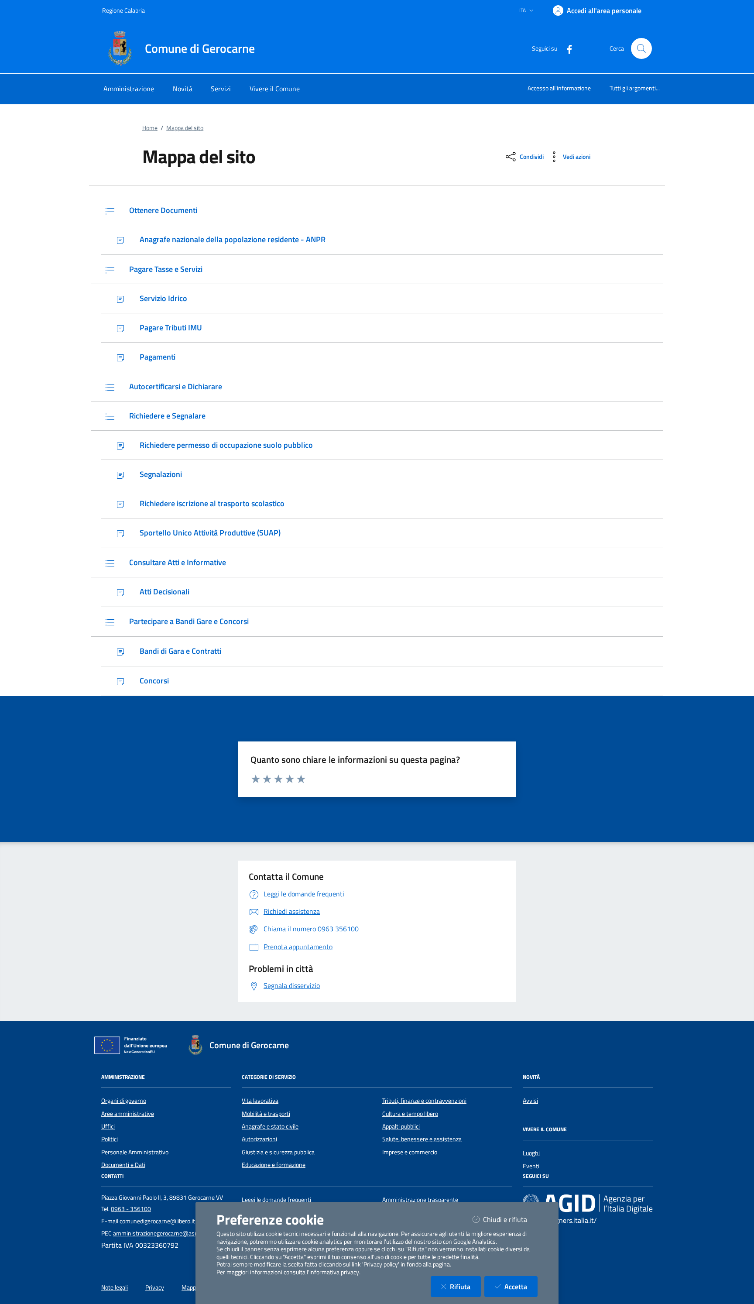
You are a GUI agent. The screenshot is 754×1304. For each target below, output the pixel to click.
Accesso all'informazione (559, 88)
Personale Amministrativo (134, 1152)
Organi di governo (123, 1100)
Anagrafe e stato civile (270, 1126)
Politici (109, 1139)
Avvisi (530, 1100)
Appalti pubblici (401, 1126)
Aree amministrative (127, 1114)
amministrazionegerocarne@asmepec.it (164, 1233)
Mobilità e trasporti (266, 1114)
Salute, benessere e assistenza (422, 1139)
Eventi (531, 1166)
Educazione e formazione (273, 1165)
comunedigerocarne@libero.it (157, 1221)
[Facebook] (566, 48)
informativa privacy (334, 1272)
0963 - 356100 (131, 1209)
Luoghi (531, 1153)
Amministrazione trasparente (420, 1199)
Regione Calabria (123, 10)
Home (150, 128)
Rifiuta (465, 1286)
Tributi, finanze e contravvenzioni (424, 1100)
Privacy (154, 1287)
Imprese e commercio (409, 1152)
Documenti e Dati (123, 1165)
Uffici (108, 1126)
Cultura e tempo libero (410, 1114)
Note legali (114, 1287)
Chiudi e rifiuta (510, 1219)
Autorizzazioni (259, 1139)
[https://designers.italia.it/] (588, 1203)
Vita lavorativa (260, 1100)
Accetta (521, 1286)
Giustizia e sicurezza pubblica (278, 1152)
